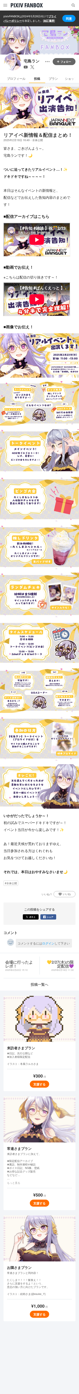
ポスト (32, 916)
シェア (50, 916)
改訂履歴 (49, 21)
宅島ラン (32, 61)
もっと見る (13, 1182)
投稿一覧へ (39, 984)
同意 (69, 18)
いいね (67, 894)
